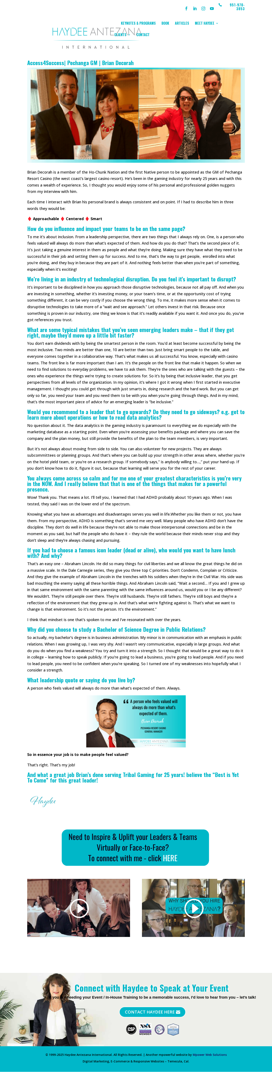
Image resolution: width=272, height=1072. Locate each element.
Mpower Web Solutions (210, 1055)
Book (165, 24)
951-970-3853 (237, 7)
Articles (182, 24)
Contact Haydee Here (150, 1012)
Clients (120, 35)
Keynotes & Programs (138, 24)
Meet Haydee (204, 24)
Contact (143, 35)
